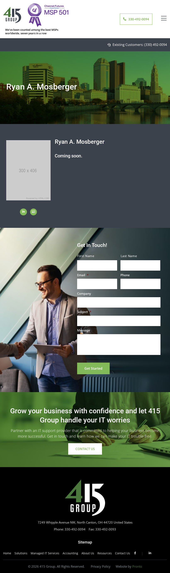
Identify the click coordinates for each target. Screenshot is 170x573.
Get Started (93, 368)
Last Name (129, 256)
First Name (85, 256)
